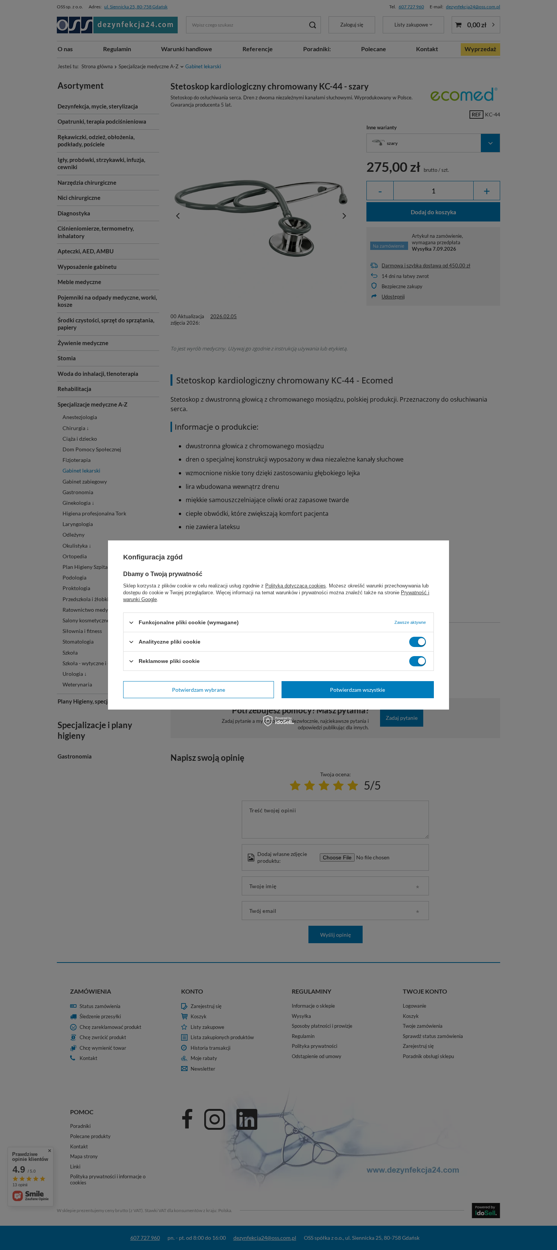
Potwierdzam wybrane (198, 689)
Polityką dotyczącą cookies (295, 586)
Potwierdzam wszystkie (357, 689)
